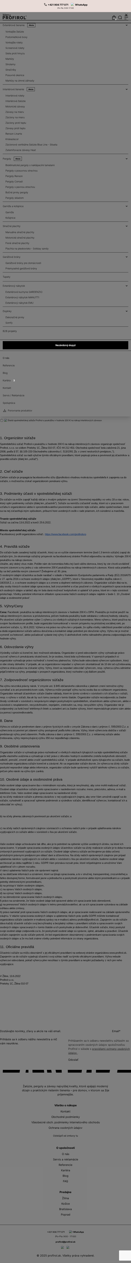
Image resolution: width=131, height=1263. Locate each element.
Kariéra (9, 380)
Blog (5, 372)
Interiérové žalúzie (15, 101)
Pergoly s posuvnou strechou (21, 170)
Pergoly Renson (14, 176)
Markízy (9, 58)
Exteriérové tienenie (18, 25)
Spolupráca (9, 402)
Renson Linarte (13, 133)
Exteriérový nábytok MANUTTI (22, 297)
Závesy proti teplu (15, 128)
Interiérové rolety (14, 95)
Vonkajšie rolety (14, 42)
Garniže (9, 212)
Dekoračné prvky (14, 317)
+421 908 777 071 (58, 4)
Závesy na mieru (14, 111)
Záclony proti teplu (15, 122)
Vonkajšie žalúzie (14, 31)
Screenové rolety (14, 47)
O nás (6, 357)
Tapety (6, 276)
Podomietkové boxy (16, 37)
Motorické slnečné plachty (19, 237)
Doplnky (7, 311)
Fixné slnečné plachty (17, 243)
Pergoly (11, 158)
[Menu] (126, 17)
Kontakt (7, 387)
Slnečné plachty (11, 226)
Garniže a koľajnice (13, 206)
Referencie (9, 365)
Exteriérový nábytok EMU (19, 302)
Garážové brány (11, 256)
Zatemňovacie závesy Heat (20, 150)
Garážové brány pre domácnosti (23, 263)
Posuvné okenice (14, 75)
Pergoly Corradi (14, 181)
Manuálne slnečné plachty (19, 232)
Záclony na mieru (15, 117)
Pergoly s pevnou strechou (20, 186)
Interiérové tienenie (18, 89)
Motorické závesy (15, 106)
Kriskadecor (12, 139)
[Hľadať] (120, 17)
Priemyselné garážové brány (21, 268)
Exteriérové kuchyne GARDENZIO (23, 291)
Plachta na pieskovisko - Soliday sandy (27, 248)
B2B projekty (10, 331)
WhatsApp (81, 4)
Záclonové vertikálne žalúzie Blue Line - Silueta (31, 144)
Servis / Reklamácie (13, 395)
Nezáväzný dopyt (65, 345)
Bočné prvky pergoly (16, 192)
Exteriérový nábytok (14, 285)
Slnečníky (10, 69)
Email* (116, 1031)
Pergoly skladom (14, 197)
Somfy (9, 322)
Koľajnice (10, 217)
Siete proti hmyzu (15, 53)
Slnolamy (10, 64)
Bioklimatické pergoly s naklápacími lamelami (30, 165)
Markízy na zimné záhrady (19, 80)
